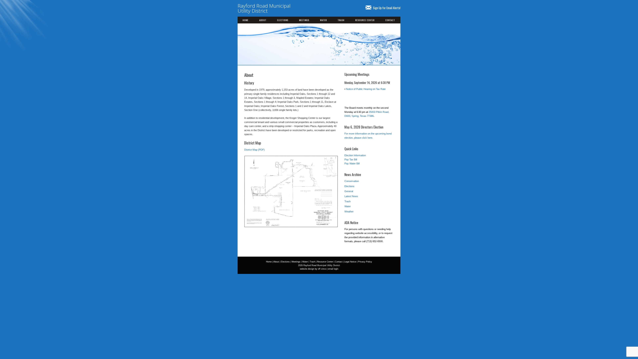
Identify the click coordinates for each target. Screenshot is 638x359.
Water (323, 20)
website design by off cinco (313, 269)
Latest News (351, 196)
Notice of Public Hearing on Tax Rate (366, 89)
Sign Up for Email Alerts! (386, 8)
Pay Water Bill (352, 163)
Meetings (304, 20)
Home (245, 20)
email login (333, 269)
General (348, 191)
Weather (349, 211)
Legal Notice (350, 261)
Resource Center (364, 20)
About (262, 20)
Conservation (351, 181)
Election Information (355, 155)
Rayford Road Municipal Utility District (264, 8)
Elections (282, 20)
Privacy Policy (365, 261)
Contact (390, 20)
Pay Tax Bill (350, 159)
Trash (341, 20)
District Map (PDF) (254, 149)
